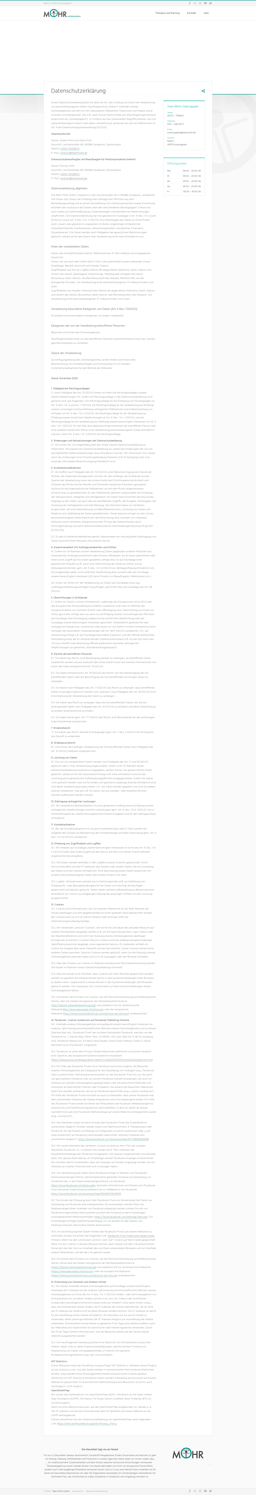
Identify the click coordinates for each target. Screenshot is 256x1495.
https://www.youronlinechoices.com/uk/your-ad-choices (84, 1275)
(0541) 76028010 (70, 149)
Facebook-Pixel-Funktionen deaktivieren (131, 1236)
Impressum (77, 1491)
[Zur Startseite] (62, 13)
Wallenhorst (188, 1462)
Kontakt (191, 13)
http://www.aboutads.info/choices (83, 1009)
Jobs (206, 13)
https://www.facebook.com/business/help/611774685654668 (113, 1139)
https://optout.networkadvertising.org (74, 1267)
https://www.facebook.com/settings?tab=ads (121, 1217)
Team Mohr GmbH (60, 1491)
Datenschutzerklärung (96, 1491)
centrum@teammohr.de (73, 153)
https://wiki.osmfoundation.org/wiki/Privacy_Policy (87, 1424)
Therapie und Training (167, 13)
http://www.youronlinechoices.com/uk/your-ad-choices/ (96, 1014)
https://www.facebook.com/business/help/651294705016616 (86, 1194)
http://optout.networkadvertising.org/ (74, 1005)
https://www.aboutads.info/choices (72, 1271)
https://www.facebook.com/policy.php (73, 1185)
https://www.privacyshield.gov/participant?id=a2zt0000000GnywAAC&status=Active (102, 1060)
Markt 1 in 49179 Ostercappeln (58, 3)
